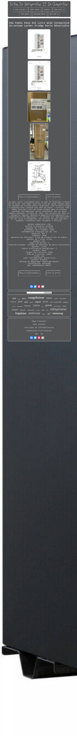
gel (49, 313)
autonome (63, 298)
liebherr (44, 314)
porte (48, 305)
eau (47, 310)
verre (56, 298)
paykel (31, 302)
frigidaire (20, 313)
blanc (49, 297)
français (23, 310)
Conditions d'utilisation (39, 331)
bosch (19, 298)
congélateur (36, 297)
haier (64, 306)
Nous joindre (39, 324)
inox (13, 306)
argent (38, 302)
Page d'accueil (39, 321)
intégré (15, 309)
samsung (57, 313)
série (42, 306)
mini (26, 302)
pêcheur (65, 302)
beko (43, 310)
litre (13, 302)
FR (42, 334)
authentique (30, 310)
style (14, 298)
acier (45, 301)
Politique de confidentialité (39, 328)
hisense (28, 306)
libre (36, 305)
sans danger (57, 306)
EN (37, 334)
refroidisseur (20, 306)
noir (20, 301)
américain (34, 313)
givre (24, 298)
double (38, 310)
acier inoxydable (56, 302)
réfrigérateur (58, 309)
